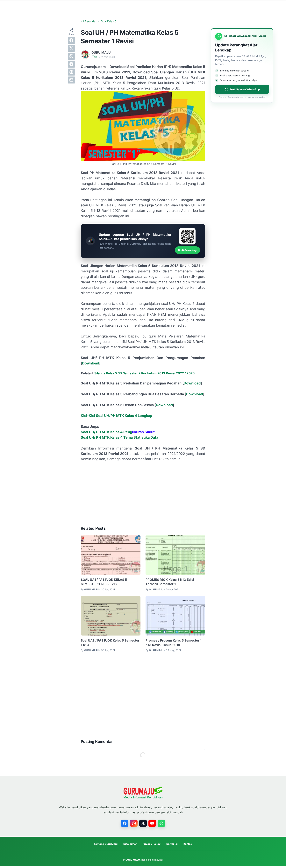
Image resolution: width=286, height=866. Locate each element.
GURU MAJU (132, 859)
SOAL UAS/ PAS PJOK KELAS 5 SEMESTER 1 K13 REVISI (104, 582)
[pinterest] (71, 72)
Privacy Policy (152, 843)
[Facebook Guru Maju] (124, 823)
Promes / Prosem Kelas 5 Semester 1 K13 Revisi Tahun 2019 (174, 642)
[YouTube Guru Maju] (152, 823)
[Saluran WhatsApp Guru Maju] (161, 823)
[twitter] (71, 48)
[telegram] (71, 64)
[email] (71, 80)
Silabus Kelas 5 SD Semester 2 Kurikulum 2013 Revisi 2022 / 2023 (144, 373)
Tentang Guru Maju (106, 843)
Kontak (187, 843)
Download (90, 363)
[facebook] (71, 40)
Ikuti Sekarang (187, 250)
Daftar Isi (172, 843)
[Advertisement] (143, 494)
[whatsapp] (71, 56)
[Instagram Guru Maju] (134, 823)
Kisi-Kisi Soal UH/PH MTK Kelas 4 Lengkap (116, 416)
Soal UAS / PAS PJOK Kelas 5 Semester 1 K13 (110, 642)
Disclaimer (130, 843)
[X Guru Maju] (143, 823)
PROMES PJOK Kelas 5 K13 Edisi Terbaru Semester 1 (170, 582)
